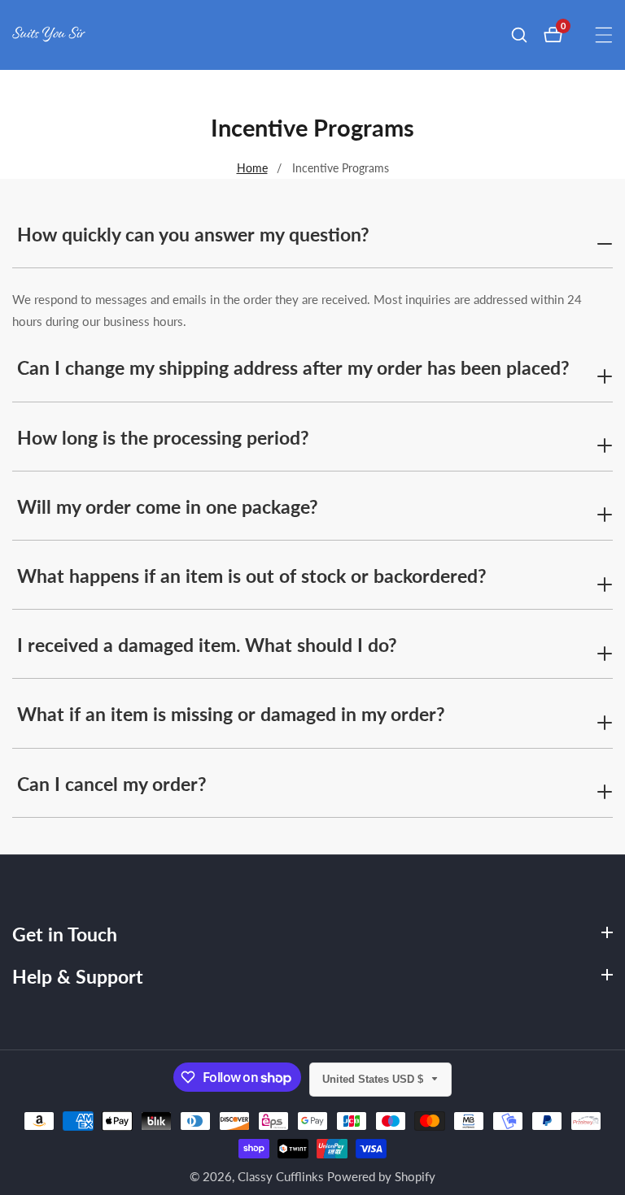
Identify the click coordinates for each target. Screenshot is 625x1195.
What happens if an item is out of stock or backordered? (252, 575)
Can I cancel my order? (112, 783)
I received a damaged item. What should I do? (207, 644)
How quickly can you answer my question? (193, 234)
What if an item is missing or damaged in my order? (231, 713)
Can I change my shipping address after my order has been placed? (293, 367)
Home (252, 168)
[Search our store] (527, 35)
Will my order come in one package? (167, 506)
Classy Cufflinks (281, 1177)
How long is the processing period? (163, 437)
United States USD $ (374, 1079)
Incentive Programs (340, 168)
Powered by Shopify (381, 1177)
